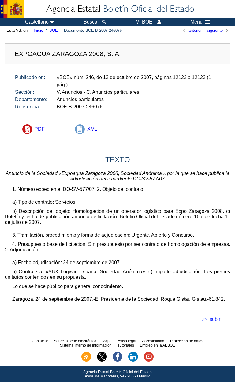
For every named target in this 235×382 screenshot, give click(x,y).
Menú (196, 22)
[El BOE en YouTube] (149, 360)
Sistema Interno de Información (86, 345)
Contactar (40, 341)
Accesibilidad (153, 341)
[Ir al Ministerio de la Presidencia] (12, 9)
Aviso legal (127, 341)
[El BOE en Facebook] (117, 360)
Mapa (107, 341)
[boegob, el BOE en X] (102, 360)
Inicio (38, 30)
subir (215, 319)
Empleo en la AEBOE (157, 345)
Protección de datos (186, 341)
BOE (53, 30)
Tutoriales (126, 345)
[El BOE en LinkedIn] (133, 360)
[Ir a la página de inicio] (119, 9)
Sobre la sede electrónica (75, 341)
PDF (40, 129)
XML (92, 129)
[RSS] (86, 360)
